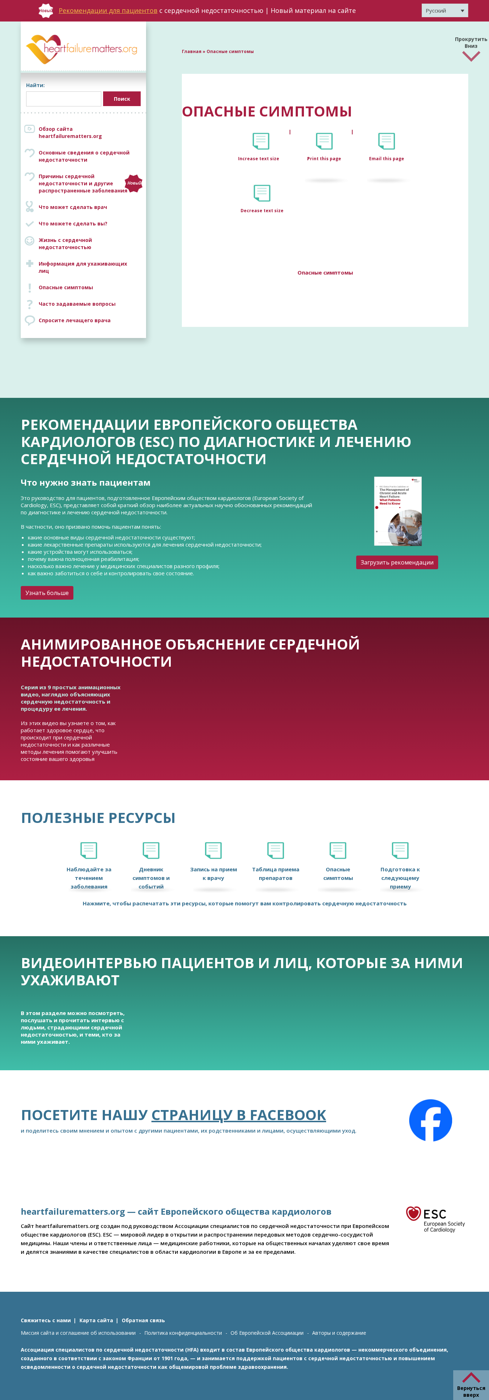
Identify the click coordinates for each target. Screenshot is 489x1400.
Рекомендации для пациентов (108, 10)
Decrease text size (262, 211)
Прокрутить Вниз (471, 41)
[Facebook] (430, 1120)
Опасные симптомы (66, 287)
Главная (192, 51)
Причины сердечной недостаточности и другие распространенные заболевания (90, 183)
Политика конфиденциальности (183, 1332)
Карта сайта (96, 1320)
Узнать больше (47, 593)
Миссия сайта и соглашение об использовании (78, 1332)
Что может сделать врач (73, 207)
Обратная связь (143, 1320)
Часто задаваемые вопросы (77, 303)
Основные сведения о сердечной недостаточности (84, 156)
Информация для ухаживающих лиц (83, 267)
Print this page (324, 159)
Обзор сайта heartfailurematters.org (70, 132)
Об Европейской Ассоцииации (267, 1332)
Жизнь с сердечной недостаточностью (65, 244)
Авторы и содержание (339, 1332)
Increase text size (259, 159)
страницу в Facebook (238, 1114)
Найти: (35, 85)
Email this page (386, 159)
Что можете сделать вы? (73, 223)
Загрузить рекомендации (397, 562)
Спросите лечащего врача (75, 320)
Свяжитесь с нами (46, 1320)
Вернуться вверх (471, 1391)
